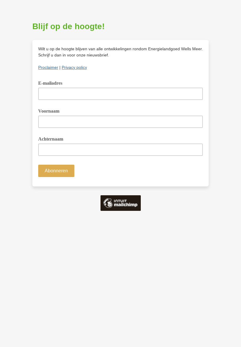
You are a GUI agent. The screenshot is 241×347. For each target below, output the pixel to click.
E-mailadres (52, 82)
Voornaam (48, 111)
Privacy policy (74, 67)
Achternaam (50, 138)
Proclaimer (48, 67)
